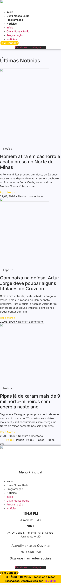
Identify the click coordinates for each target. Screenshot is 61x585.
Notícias (12, 23)
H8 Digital (49, 580)
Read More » (8, 192)
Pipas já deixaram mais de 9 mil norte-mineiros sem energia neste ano (30, 401)
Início (10, 12)
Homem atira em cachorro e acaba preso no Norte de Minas (30, 162)
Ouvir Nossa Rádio (18, 15)
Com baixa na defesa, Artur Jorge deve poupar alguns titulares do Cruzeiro (29, 283)
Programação (15, 19)
